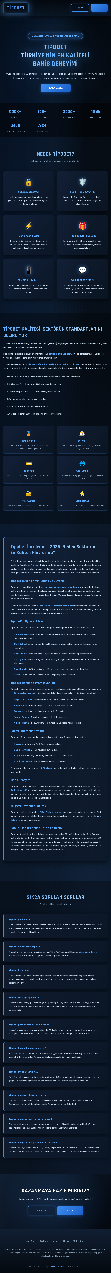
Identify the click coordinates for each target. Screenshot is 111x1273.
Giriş (82, 1241)
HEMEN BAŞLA (55, 88)
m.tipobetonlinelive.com (54, 1267)
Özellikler (44, 1241)
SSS (75, 1241)
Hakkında (65, 1241)
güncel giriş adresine (88, 952)
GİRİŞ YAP (80, 8)
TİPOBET (16, 8)
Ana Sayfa (31, 1241)
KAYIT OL (99, 8)
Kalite (54, 1241)
